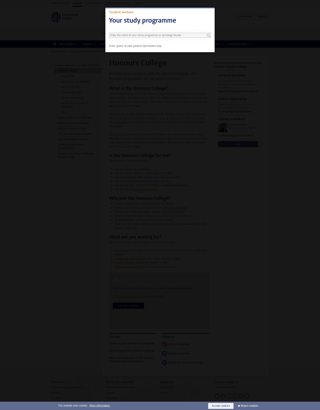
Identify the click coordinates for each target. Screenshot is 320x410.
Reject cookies (249, 406)
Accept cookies (221, 406)
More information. (99, 405)
